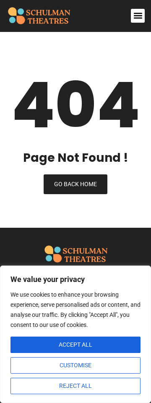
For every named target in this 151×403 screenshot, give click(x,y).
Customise (75, 365)
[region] (75, 334)
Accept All (75, 344)
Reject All (75, 385)
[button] (138, 16)
